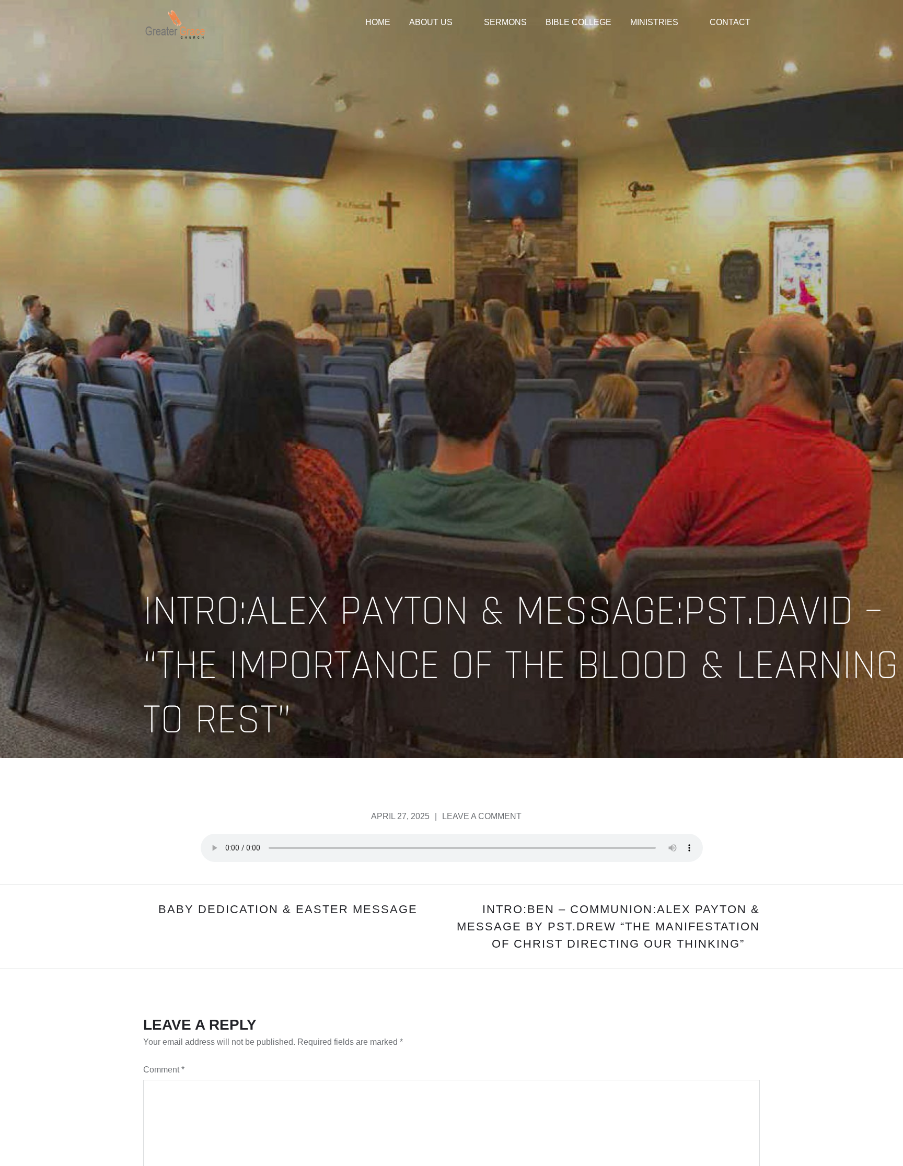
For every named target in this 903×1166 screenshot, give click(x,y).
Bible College (578, 22)
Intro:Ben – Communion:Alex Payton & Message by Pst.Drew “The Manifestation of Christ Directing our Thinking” (608, 926)
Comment (163, 1069)
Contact (730, 22)
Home (377, 22)
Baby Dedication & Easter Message (288, 909)
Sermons (505, 22)
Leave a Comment (482, 816)
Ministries (654, 22)
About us (431, 22)
